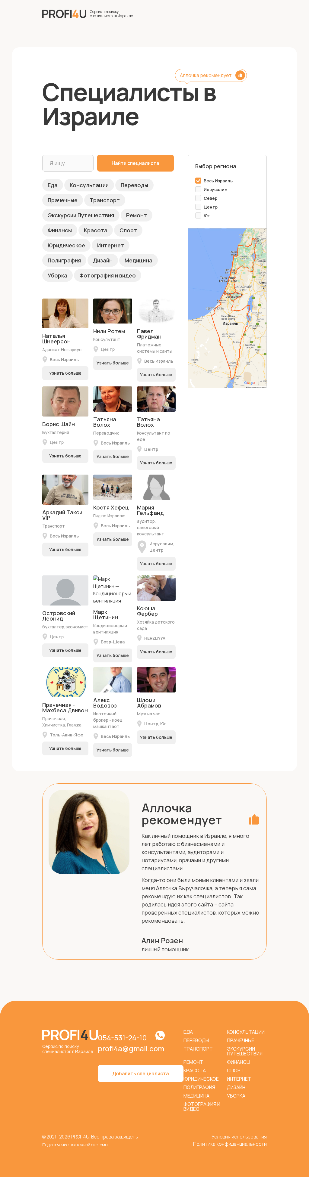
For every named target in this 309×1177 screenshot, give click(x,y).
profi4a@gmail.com (131, 1048)
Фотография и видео (107, 275)
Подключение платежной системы (75, 1145)
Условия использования (239, 1136)
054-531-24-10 (122, 1037)
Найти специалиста (135, 163)
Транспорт (105, 200)
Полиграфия (64, 260)
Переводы (134, 185)
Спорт (128, 230)
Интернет (110, 245)
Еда (53, 185)
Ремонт (136, 215)
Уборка (57, 275)
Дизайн (103, 260)
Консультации (89, 185)
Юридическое (66, 245)
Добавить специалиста (140, 1073)
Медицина (138, 260)
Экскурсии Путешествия (81, 215)
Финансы (60, 230)
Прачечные (63, 200)
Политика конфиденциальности (230, 1144)
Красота (95, 230)
